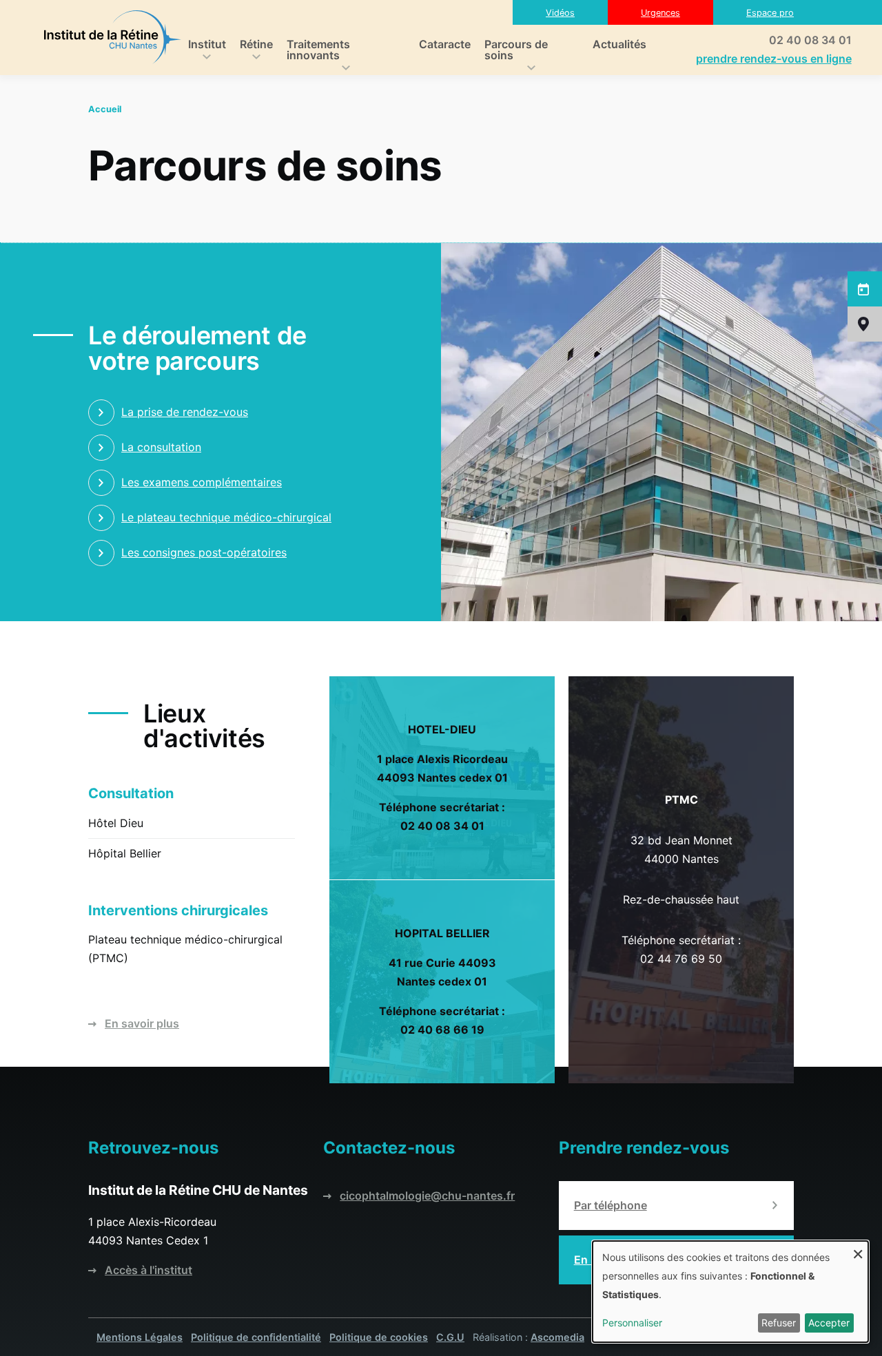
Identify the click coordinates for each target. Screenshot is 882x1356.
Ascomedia (557, 1337)
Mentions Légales (139, 1337)
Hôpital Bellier (124, 853)
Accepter (829, 1322)
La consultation (161, 447)
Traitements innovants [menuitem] (315, 51)
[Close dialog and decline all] (858, 1249)
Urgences (660, 13)
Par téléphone (610, 1205)
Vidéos (560, 13)
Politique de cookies (378, 1337)
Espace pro (770, 13)
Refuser (778, 1322)
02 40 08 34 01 (810, 40)
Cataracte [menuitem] (445, 44)
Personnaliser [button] (632, 1322)
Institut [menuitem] (203, 45)
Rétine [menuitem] (253, 45)
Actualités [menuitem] (619, 44)
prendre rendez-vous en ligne (774, 58)
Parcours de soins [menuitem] (513, 51)
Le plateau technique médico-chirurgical (226, 517)
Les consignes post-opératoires (204, 552)
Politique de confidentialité (256, 1337)
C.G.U (450, 1337)
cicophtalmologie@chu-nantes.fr (427, 1195)
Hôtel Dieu (115, 823)
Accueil (104, 109)
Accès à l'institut (148, 1270)
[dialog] (730, 1291)
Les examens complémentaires (201, 482)
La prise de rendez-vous (184, 412)
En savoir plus (142, 1023)
